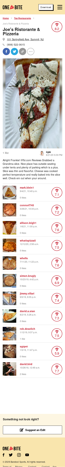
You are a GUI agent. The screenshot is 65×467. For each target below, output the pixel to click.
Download (45, 7)
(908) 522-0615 (16, 44)
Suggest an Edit (35, 430)
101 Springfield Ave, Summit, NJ (25, 39)
